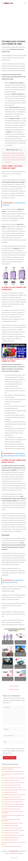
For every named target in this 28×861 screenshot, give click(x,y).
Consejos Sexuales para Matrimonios (12, 806)
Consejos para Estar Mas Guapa (11, 809)
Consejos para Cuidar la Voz (10, 840)
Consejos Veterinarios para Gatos (11, 785)
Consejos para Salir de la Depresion (12, 828)
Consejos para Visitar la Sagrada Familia (13, 804)
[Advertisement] (14, 21)
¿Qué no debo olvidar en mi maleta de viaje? (14, 157)
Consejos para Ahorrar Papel (10, 825)
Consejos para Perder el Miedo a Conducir (14, 778)
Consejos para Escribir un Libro (11, 780)
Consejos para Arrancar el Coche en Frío (13, 782)
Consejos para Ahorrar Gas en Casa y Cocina (14, 789)
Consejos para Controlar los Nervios (12, 846)
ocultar (19, 149)
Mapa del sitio (14, 857)
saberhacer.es (14, 851)
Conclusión (7, 162)
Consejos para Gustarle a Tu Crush (12, 787)
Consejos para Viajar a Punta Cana (12, 797)
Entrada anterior (14, 686)
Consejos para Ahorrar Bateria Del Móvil (13, 771)
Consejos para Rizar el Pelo (10, 792)
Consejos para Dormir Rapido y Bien (12, 801)
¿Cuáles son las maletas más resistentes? (13, 155)
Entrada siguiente (14, 689)
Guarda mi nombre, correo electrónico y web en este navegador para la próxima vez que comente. (14, 751)
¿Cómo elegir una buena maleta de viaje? (13, 153)
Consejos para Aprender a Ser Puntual (13, 823)
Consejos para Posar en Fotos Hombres (13, 830)
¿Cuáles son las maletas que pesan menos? (13, 159)
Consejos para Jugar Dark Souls (11, 837)
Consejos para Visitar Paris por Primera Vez (14, 794)
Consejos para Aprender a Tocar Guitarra (13, 835)
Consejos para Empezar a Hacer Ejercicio (13, 799)
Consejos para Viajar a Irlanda (11, 832)
